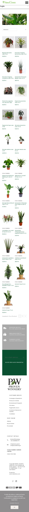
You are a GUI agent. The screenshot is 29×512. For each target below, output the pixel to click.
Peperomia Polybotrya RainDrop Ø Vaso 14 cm (8, 177)
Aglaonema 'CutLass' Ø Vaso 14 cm (20, 176)
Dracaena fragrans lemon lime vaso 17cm (21, 53)
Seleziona (5, 29)
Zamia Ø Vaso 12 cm (20, 284)
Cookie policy (14, 503)
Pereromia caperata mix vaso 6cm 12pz (7, 101)
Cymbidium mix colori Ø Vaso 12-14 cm (8, 231)
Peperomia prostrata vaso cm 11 (20, 101)
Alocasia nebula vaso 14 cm (20, 150)
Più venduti (10, 426)
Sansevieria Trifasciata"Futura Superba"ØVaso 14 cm (20, 232)
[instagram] (16, 481)
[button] (28, 6)
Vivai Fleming (6, 173)
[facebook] (13, 481)
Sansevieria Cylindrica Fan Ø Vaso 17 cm (8, 258)
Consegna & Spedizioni (15, 398)
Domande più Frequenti (15, 403)
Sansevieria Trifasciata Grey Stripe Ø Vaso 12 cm (21, 204)
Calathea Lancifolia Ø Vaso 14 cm (20, 258)
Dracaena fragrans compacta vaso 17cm (8, 77)
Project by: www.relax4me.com (14, 473)
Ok (14, 507)
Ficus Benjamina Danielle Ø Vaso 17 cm (8, 284)
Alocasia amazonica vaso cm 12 (20, 126)
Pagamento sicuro (14, 407)
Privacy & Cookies (14, 400)
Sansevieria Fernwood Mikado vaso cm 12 (20, 77)
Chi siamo (12, 405)
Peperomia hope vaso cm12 (8, 126)
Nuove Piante (10, 423)
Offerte (9, 421)
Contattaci (12, 414)
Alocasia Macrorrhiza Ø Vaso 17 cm (8, 203)
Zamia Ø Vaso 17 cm (7, 310)
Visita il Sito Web (11, 454)
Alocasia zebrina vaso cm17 (7, 150)
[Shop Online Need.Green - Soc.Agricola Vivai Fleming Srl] (9, 2)
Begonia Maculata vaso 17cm (7, 53)
